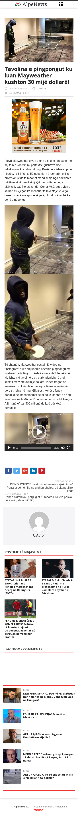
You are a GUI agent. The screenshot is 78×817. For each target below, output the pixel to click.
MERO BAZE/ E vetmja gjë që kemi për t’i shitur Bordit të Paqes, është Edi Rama (48, 757)
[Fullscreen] (69, 448)
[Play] (9, 448)
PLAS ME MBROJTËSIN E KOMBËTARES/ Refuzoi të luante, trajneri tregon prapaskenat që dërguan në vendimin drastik (20, 629)
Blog (26, 690)
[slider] (36, 448)
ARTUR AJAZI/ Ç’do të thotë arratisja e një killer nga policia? (48, 776)
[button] (39, 432)
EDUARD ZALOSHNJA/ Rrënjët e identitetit (44, 715)
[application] (39, 432)
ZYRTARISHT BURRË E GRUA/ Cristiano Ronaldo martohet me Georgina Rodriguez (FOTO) (19, 587)
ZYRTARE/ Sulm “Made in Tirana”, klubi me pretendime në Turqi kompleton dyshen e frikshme (57, 587)
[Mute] (63, 448)
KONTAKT (39, 810)
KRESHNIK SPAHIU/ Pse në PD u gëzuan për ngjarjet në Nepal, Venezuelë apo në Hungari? (49, 697)
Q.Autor (41, 88)
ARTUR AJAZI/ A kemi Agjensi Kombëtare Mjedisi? (42, 735)
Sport (25, 93)
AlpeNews (19, 806)
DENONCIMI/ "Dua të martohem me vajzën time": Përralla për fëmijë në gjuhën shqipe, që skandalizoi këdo (40, 487)
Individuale (15, 93)
